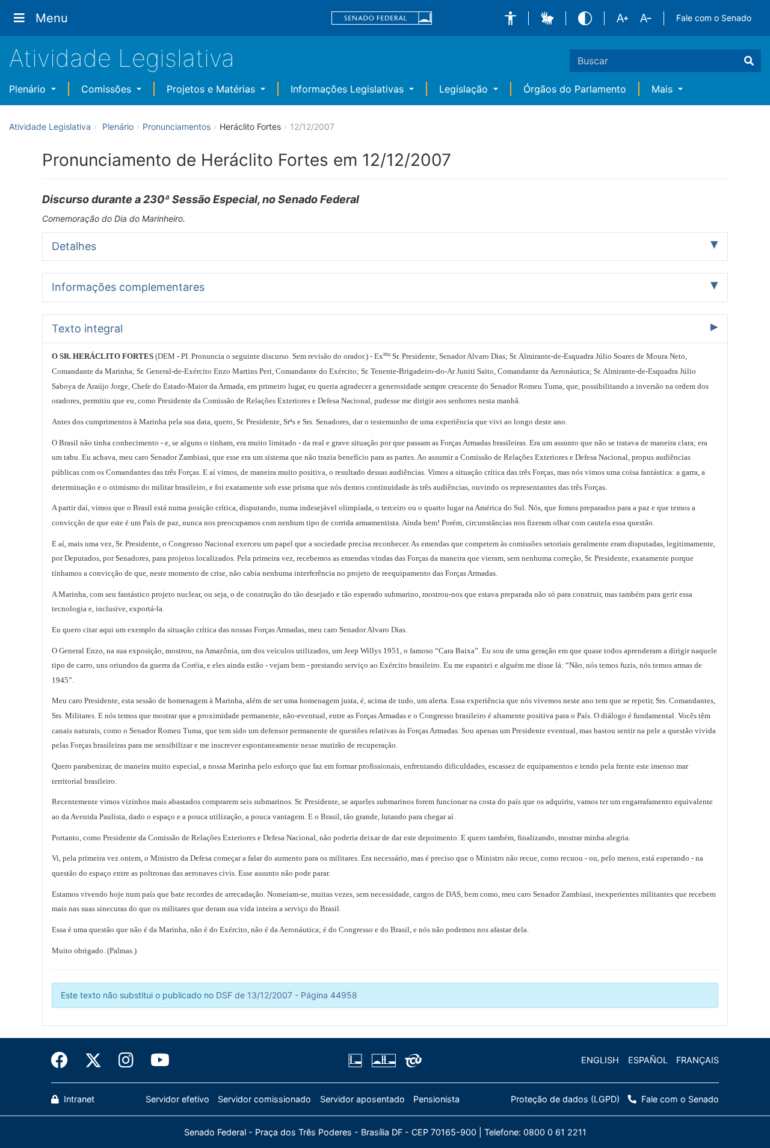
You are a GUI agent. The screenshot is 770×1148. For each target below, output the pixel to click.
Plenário (29, 89)
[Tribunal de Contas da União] (411, 1060)
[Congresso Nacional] (383, 1060)
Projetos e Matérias (212, 89)
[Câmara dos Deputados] (357, 1060)
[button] (510, 18)
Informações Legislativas (349, 89)
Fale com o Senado (713, 18)
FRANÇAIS (697, 1060)
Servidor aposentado (362, 1099)
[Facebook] (63, 1060)
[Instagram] (126, 1060)
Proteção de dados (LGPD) (565, 1099)
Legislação (465, 89)
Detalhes (74, 246)
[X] (93, 1060)
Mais (663, 89)
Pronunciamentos (177, 126)
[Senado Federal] (382, 18)
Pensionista (436, 1099)
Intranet (77, 1099)
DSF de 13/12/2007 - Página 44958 (286, 995)
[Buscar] (749, 61)
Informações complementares (128, 287)
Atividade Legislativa (122, 58)
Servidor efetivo (177, 1099)
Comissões (107, 89)
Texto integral (87, 328)
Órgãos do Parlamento (574, 89)
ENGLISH (600, 1060)
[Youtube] (156, 1060)
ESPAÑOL (648, 1060)
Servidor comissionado (264, 1099)
